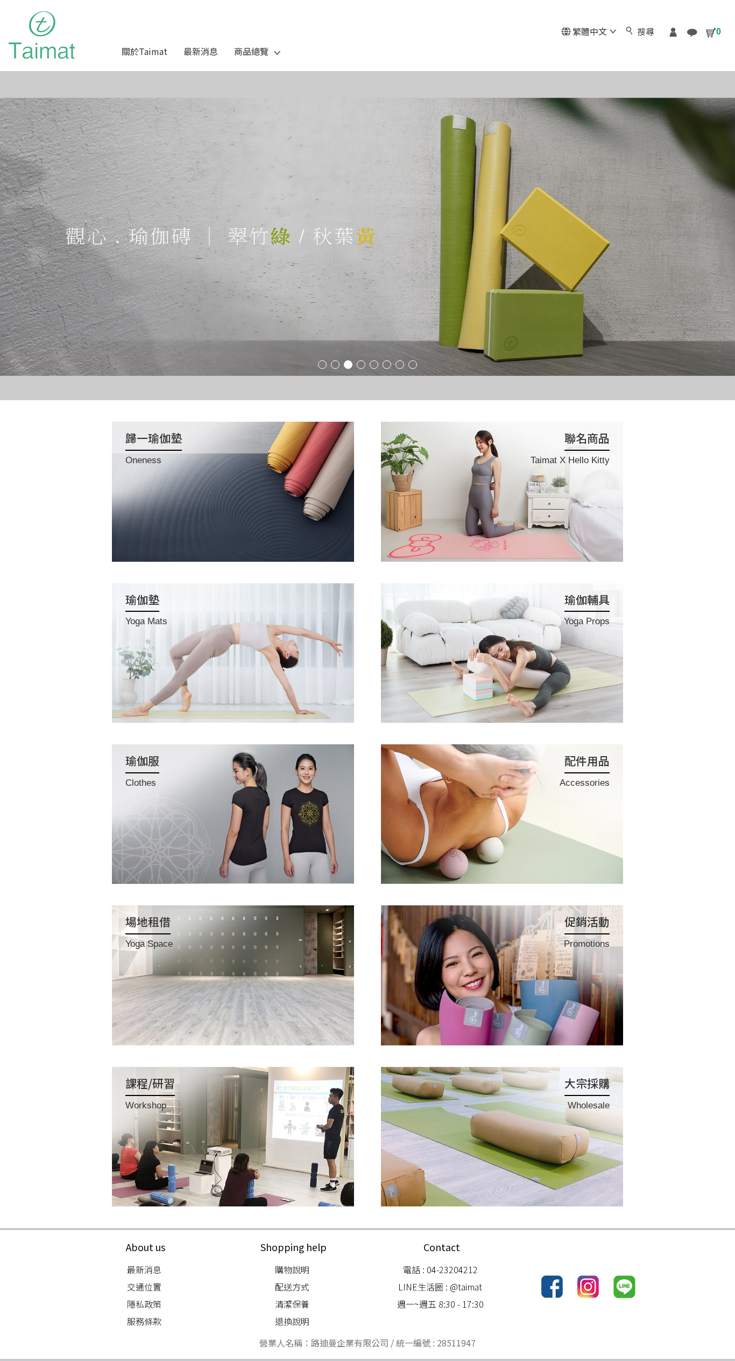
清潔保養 (292, 1303)
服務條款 (144, 1321)
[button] (322, 364)
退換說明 (292, 1321)
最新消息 (144, 1269)
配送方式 (292, 1286)
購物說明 (292, 1269)
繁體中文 (590, 31)
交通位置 (144, 1286)
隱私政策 (144, 1303)
